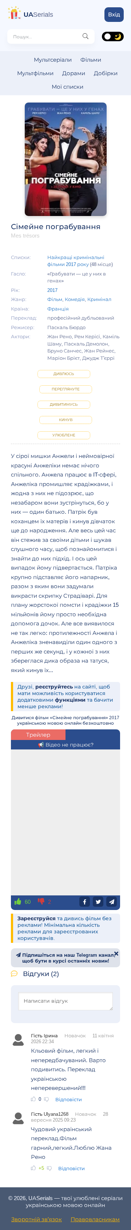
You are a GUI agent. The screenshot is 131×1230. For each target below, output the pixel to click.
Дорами (73, 73)
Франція (58, 309)
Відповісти (68, 1099)
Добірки (106, 73)
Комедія (75, 299)
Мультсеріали (53, 59)
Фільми (90, 59)
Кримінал (99, 299)
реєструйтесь (54, 686)
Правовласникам (95, 1219)
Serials (38, 15)
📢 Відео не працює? (66, 745)
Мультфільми (35, 73)
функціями (70, 700)
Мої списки (67, 86)
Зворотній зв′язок (36, 1219)
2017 (52, 290)
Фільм (54, 299)
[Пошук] (85, 36)
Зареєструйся (36, 918)
